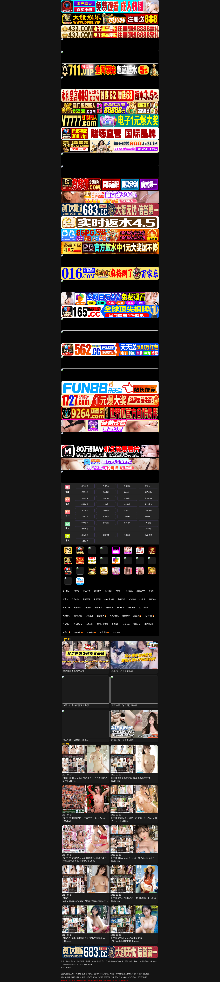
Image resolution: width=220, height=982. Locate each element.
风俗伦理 (148, 535)
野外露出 (148, 504)
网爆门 (148, 523)
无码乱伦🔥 (149, 616)
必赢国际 (86, 599)
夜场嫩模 (120, 607)
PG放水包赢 (109, 599)
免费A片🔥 (78, 632)
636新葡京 (114, 616)
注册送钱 (129, 591)
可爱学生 (127, 510)
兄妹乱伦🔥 (91, 632)
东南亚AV (148, 498)
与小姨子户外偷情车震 (122, 670)
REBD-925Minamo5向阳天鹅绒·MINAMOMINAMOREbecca (126, 939)
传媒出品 (84, 528)
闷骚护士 (148, 516)
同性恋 (148, 528)
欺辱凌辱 (84, 504)
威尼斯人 (66, 591)
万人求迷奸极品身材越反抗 (76, 739)
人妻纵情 (127, 535)
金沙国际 (89, 624)
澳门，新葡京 (102, 624)
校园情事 (106, 535)
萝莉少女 (148, 486)
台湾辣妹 (84, 498)
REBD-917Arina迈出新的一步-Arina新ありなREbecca (133, 859)
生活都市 (84, 535)
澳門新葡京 (78, 616)
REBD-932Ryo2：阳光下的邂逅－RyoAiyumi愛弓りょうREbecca (134, 819)
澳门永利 (108, 591)
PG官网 (77, 591)
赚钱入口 (116, 632)
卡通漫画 (84, 523)
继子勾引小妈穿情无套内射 (76, 705)
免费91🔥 (67, 632)
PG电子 (119, 591)
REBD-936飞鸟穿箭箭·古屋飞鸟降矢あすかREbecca (132, 779)
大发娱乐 (66, 616)
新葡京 (65, 599)
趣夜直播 (109, 607)
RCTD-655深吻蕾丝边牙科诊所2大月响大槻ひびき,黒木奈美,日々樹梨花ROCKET (85, 859)
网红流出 (127, 504)
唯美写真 (127, 523)
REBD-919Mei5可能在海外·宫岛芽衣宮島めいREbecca (85, 939)
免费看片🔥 (102, 616)
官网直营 (97, 591)
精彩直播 (132, 599)
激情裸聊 (126, 616)
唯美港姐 (127, 498)
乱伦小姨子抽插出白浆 (122, 739)
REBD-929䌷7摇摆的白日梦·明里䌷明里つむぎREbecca (133, 899)
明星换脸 (106, 516)
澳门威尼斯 (148, 624)
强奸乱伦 (106, 486)
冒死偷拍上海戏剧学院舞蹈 (124, 705)
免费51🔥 (137, 616)
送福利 (151, 591)
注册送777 (140, 591)
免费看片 (115, 624)
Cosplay (127, 492)
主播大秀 (66, 607)
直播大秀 (137, 624)
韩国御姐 (106, 498)
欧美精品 (127, 486)
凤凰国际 (97, 599)
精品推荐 (84, 486)
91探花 (106, 504)
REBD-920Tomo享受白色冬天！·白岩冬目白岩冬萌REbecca (85, 779)
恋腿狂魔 (148, 510)
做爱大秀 (126, 624)
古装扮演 (84, 510)
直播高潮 (121, 599)
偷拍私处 (99, 607)
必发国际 (131, 607)
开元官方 (66, 624)
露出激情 (106, 523)
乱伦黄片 (88, 607)
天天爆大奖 (78, 624)
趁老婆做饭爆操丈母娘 (74, 670)
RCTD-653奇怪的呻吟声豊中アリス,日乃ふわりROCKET (85, 819)
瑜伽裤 (127, 516)
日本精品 (106, 492)
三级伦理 (84, 492)
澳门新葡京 (143, 607)
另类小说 (84, 541)
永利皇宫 (89, 616)
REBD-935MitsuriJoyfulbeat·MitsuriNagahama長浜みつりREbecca (85, 901)
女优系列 (106, 510)
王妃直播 (77, 607)
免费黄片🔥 (104, 632)
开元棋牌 (86, 591)
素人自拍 (148, 492)
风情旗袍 (84, 516)
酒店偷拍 (152, 599)
